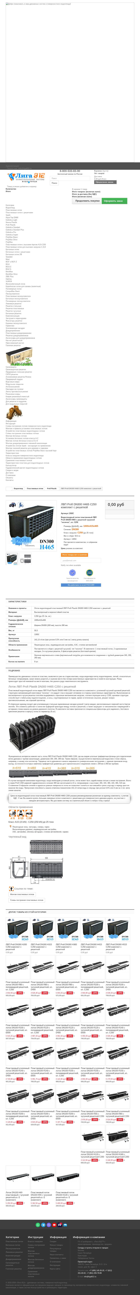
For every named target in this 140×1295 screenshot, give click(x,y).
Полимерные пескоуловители (18, 301)
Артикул (64, 513)
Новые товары (56, 1245)
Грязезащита (11, 367)
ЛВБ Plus (10, 277)
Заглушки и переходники (16, 318)
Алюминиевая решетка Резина (18, 377)
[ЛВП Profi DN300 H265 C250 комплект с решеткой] (18, 929)
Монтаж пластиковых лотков (22, 894)
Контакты (9, 480)
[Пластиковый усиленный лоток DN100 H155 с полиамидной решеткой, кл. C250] (68, 1053)
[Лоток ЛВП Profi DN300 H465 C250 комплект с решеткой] (12, 559)
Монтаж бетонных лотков (16, 436)
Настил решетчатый (14, 340)
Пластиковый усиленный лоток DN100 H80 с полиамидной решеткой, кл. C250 (17, 986)
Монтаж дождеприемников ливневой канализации (26, 443)
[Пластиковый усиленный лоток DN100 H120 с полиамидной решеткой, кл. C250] (43, 1010)
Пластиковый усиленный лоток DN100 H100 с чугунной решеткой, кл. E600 (17, 1029)
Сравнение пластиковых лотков (19, 460)
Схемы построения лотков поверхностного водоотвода (28, 426)
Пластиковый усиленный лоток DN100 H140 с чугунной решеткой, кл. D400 (17, 1072)
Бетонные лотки (12, 249)
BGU (8, 264)
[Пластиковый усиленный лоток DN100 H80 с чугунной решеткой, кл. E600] (68, 967)
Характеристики (12, 453)
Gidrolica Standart (13, 227)
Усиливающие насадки (15, 328)
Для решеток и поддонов (16, 401)
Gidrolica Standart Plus (15, 230)
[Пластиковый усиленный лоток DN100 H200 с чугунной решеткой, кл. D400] (43, 1096)
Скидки (53, 1241)
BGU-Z (8, 267)
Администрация (12, 166)
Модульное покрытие (14, 384)
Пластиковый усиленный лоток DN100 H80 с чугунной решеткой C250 (117, 1113)
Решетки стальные (13, 306)
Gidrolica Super (12, 235)
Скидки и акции (12, 470)
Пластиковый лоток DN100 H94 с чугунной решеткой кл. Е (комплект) (41, 1196)
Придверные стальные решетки (19, 372)
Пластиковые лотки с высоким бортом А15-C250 (26, 245)
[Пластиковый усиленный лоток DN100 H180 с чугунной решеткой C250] (118, 1137)
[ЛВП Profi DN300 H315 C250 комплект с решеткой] (43, 929)
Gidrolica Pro (11, 232)
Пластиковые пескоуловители (18, 296)
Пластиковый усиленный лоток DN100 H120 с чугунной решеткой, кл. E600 (92, 1029)
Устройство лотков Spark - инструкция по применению (28, 446)
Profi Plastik (10, 225)
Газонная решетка (13, 345)
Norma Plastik (11, 222)
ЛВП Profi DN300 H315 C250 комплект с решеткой (41, 946)
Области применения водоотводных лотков (24, 458)
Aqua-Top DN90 (12, 217)
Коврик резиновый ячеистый (17, 396)
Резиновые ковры (13, 394)
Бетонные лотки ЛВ (14, 254)
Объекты (9, 478)
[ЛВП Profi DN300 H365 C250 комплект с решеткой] (68, 929)
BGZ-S (8, 269)
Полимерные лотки (13, 289)
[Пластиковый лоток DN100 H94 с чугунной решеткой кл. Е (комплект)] (43, 1177)
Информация (11, 421)
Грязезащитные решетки (16, 369)
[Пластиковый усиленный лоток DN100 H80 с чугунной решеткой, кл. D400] (43, 967)
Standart (9, 257)
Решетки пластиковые (15, 308)
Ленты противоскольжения (17, 392)
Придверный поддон (14, 379)
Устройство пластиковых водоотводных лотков (25, 431)
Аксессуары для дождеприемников (20, 338)
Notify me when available (71, 565)
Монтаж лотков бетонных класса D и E (22, 441)
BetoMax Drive (12, 274)
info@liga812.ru (90, 1277)
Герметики (10, 326)
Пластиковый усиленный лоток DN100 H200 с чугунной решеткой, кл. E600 (67, 1115)
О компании (10, 475)
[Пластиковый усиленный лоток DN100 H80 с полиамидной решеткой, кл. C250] (18, 967)
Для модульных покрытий (16, 404)
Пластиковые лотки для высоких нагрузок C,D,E (26, 247)
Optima (8, 279)
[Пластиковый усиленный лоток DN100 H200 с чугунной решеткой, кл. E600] (68, 1096)
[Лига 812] (26, 177)
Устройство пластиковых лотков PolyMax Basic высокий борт (31, 451)
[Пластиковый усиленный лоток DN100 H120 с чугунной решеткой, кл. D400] (68, 1010)
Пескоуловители (12, 294)
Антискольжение (13, 387)
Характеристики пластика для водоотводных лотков (27, 463)
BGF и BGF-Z (11, 262)
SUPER (9, 281)
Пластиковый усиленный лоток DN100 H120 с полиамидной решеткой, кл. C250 (42, 1029)
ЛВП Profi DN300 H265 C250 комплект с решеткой (16, 946)
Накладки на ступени (14, 389)
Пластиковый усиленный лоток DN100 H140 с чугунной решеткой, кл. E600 (42, 1072)
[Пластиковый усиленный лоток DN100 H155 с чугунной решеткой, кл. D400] (93, 1053)
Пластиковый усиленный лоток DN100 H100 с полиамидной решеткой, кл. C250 (92, 986)
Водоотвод (10, 208)
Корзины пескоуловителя (16, 323)
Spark (8, 215)
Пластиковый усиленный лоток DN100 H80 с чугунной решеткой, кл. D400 (42, 986)
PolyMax (9, 242)
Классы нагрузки (35, 1241)
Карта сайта (55, 1269)
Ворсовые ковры (12, 382)
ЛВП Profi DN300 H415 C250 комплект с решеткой (91, 946)
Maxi (8, 259)
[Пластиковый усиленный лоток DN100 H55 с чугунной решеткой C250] (93, 1096)
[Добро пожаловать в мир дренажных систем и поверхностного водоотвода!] (70, 82)
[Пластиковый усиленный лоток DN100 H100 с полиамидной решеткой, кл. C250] (93, 967)
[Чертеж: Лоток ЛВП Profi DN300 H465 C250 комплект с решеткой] (25, 559)
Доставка (9, 473)
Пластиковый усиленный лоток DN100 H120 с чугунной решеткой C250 (92, 1154)
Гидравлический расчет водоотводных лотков (25, 468)
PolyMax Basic (12, 237)
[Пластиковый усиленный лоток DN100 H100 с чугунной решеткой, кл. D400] (118, 967)
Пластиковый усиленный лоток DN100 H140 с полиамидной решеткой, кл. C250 (117, 1029)
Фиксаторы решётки (14, 321)
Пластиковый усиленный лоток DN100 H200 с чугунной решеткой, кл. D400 (42, 1115)
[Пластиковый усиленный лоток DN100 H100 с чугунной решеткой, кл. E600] (18, 1010)
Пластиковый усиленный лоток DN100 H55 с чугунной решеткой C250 (92, 1113)
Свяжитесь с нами (58, 1258)
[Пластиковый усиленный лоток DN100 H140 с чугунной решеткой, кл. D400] (18, 1053)
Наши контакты (56, 1255)
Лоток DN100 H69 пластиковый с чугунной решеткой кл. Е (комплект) (17, 1196)
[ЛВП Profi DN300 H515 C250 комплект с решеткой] (118, 929)
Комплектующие (12, 316)
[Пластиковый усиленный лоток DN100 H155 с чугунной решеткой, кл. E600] (118, 1053)
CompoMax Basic (13, 291)
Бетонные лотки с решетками (18, 252)
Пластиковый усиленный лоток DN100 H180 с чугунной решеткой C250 (117, 1154)
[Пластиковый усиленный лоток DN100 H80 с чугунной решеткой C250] (118, 1096)
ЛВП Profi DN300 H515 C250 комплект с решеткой (116, 946)
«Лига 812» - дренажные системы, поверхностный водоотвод (41, 1283)
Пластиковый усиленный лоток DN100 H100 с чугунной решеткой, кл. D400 (117, 986)
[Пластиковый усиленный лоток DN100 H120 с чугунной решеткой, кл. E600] (93, 1010)
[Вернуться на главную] (8, 489)
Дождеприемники (13, 331)
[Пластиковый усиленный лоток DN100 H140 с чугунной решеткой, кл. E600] (43, 1053)
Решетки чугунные (13, 311)
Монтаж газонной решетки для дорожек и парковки (27, 448)
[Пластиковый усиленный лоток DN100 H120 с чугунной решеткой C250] (93, 1137)
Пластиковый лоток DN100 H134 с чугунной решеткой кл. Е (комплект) (67, 1196)
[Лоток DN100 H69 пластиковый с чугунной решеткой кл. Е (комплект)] (18, 1177)
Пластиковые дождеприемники (18, 333)
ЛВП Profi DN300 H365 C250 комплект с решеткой (66, 946)
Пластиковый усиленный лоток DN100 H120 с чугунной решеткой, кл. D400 (67, 1029)
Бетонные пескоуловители (17, 299)
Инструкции (10, 424)
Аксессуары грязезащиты (16, 399)
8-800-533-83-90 (70, 170)
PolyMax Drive (11, 240)
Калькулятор (11, 465)
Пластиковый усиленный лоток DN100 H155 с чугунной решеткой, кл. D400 (92, 1072)
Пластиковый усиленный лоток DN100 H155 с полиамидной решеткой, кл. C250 (67, 1072)
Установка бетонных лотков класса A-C (22, 438)
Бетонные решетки (13, 313)
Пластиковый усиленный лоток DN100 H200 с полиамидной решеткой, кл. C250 (17, 1115)
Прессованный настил (15, 343)
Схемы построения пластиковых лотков (22, 433)
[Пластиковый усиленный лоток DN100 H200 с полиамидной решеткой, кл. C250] (18, 1096)
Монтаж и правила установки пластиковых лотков (26, 428)
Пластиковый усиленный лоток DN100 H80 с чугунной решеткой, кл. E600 (67, 986)
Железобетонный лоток (15, 284)
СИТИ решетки (12, 374)
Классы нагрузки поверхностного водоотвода (24, 456)
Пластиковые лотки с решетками (19, 213)
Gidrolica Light (11, 220)
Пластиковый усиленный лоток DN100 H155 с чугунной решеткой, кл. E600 (117, 1072)
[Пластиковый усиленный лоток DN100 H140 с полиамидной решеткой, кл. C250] (118, 1010)
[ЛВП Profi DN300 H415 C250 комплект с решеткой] (93, 929)
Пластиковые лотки (14, 210)
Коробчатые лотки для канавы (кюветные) (23, 286)
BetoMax (9, 272)
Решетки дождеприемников (17, 336)
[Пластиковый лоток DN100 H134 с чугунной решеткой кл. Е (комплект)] (68, 1177)
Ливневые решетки (13, 304)
